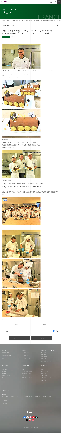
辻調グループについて (46, 365)
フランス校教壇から (37, 20)
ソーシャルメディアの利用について (38, 424)
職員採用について (48, 424)
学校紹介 (8, 20)
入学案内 (24, 350)
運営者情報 (15, 424)
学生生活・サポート (26, 365)
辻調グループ (3, 20)
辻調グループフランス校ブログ (27, 20)
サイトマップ (10, 424)
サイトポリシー (28, 424)
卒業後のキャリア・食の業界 (48, 350)
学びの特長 (5, 365)
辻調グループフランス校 (16, 20)
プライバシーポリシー (21, 424)
